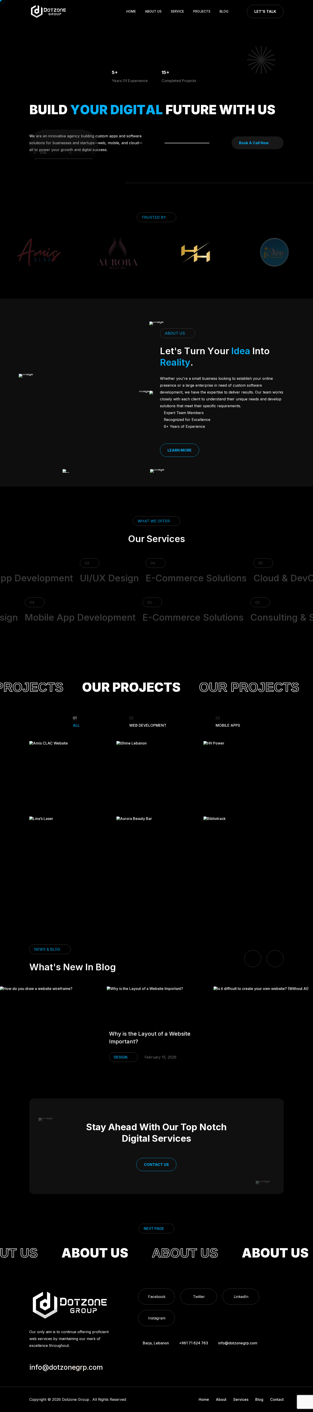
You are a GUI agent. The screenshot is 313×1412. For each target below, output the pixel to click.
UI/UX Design (91, 578)
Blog (224, 11)
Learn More (179, 450)
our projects (112, 687)
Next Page (154, 1228)
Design (128, 1057)
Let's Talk (265, 11)
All (76, 721)
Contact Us (156, 1164)
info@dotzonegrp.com (237, 1343)
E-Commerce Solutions (177, 578)
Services (240, 1399)
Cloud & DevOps (271, 578)
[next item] (275, 958)
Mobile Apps (228, 721)
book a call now (254, 143)
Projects (201, 11)
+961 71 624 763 (193, 1343)
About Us (153, 11)
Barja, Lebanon (156, 1343)
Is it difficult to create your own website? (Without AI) (157, 1037)
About (221, 1399)
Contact (277, 1399)
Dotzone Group (75, 1399)
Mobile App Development (96, 617)
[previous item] (252, 958)
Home (131, 11)
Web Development (147, 721)
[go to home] (48, 11)
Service (177, 11)
